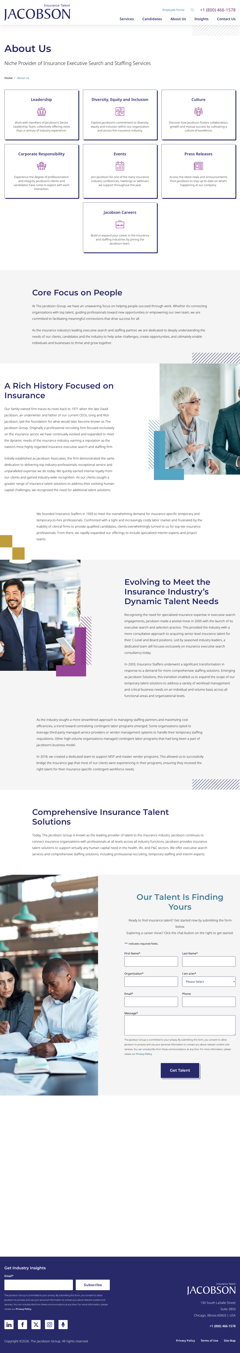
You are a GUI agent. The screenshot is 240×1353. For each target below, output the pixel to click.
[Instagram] (49, 1324)
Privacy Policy (144, 1054)
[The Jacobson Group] (37, 12)
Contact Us (226, 19)
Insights (201, 19)
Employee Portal (173, 9)
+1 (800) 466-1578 (218, 10)
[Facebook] (22, 1324)
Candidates (152, 19)
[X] (36, 1324)
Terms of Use (209, 1340)
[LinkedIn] (9, 1324)
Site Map (230, 1340)
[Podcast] (63, 1324)
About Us (178, 19)
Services (127, 19)
